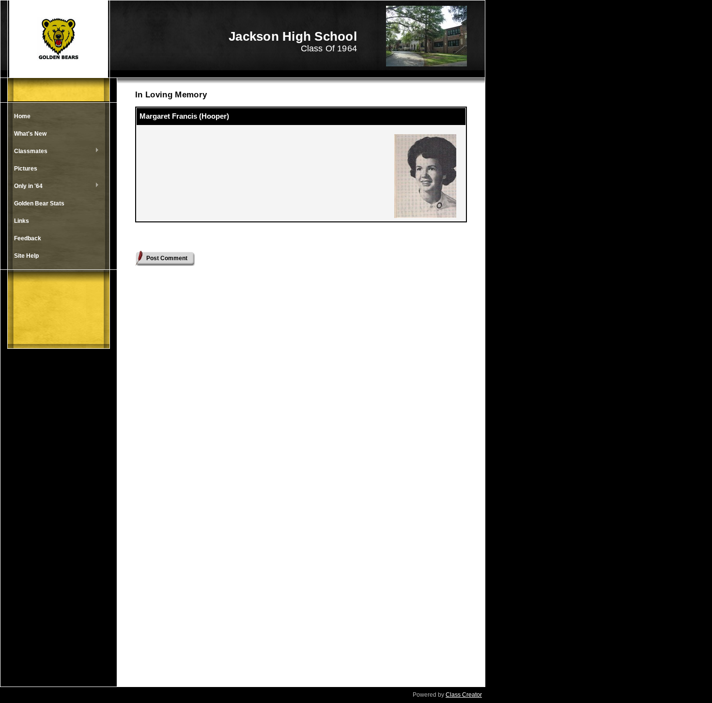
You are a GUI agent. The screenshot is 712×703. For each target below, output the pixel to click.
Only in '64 (26, 186)
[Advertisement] (58, 526)
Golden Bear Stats (39, 203)
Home (22, 116)
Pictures (25, 168)
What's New (30, 133)
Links (21, 221)
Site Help (26, 255)
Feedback (27, 238)
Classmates (28, 152)
